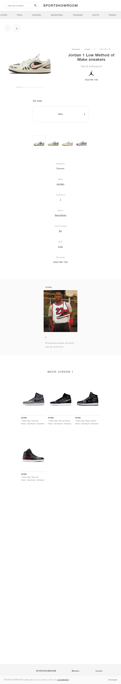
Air (60, 231)
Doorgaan (112, 679)
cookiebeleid (63, 679)
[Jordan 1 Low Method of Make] (39, 142)
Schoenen (76, 49)
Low (60, 246)
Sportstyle (60, 215)
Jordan (87, 49)
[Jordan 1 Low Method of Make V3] (53, 142)
